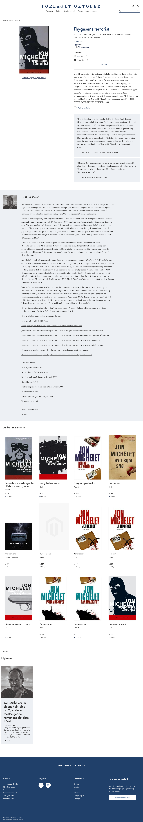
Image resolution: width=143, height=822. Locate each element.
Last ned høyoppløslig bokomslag (34, 78)
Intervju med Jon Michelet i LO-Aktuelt (35, 321)
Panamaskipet (45, 624)
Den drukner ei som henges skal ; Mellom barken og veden (19, 485)
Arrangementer (8, 796)
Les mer (24, 414)
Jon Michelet (78, 41)
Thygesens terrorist (117, 624)
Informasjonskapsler (10, 793)
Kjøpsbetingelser (9, 787)
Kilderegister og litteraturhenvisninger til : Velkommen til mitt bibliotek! (51, 326)
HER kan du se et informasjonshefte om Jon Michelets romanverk (49, 308)
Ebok (82, 56)
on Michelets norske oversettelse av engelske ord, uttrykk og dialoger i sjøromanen (52, 345)
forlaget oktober (71, 6)
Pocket (82, 60)
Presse (76, 790)
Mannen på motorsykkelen (17, 624)
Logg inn (133, 5)
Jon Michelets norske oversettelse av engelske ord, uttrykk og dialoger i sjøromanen (62, 330)
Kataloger (77, 799)
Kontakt (76, 784)
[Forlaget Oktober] (41, 785)
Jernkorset (78, 553)
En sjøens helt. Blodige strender (93, 345)
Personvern (7, 790)
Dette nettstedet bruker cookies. (13, 820)
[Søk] (138, 11)
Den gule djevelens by (49, 483)
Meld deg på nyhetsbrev (122, 798)
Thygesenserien (83, 47)
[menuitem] (49, 11)
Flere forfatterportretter (29, 409)
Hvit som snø (114, 483)
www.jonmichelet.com (54, 316)
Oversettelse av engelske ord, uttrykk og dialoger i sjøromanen (54, 350)
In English (77, 793)
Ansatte (76, 787)
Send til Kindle (8, 799)
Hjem (4, 20)
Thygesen (77, 45)
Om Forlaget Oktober (11, 784)
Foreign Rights (79, 796)
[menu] (71, 11)
